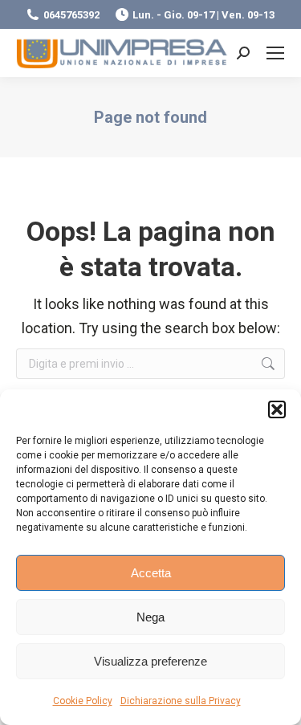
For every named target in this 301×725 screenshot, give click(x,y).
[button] (277, 409)
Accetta (151, 573)
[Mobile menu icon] (275, 53)
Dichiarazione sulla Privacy (180, 701)
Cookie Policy (82, 701)
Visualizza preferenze (150, 661)
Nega (150, 617)
